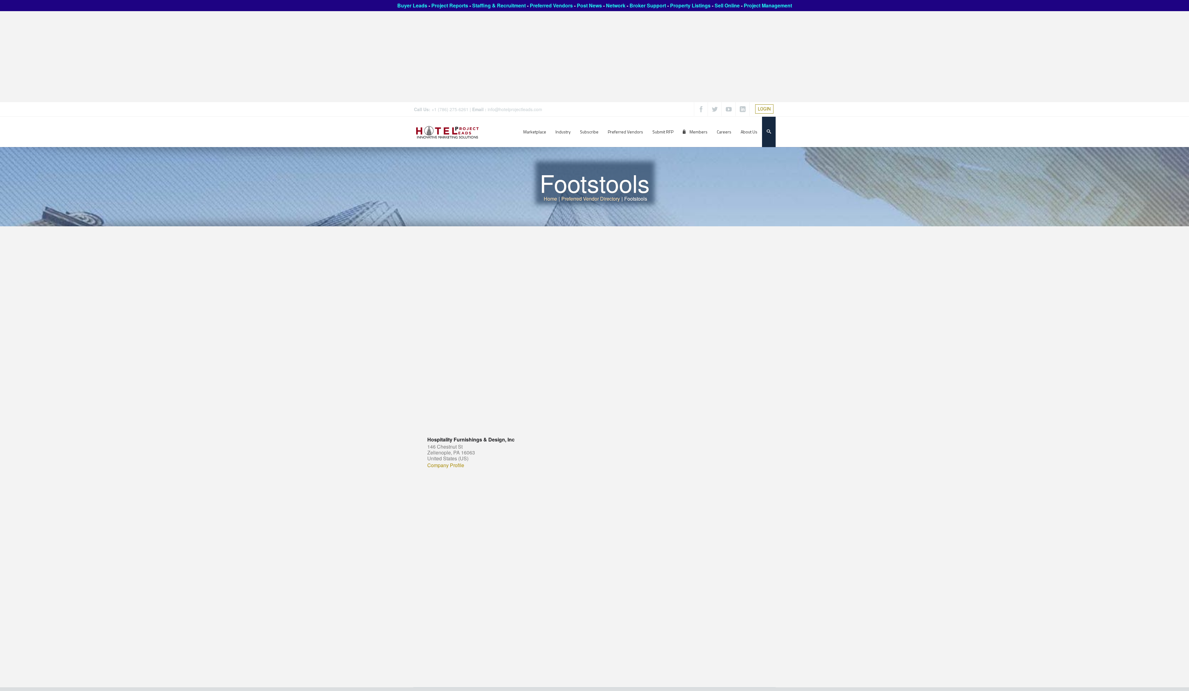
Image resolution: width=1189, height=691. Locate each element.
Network (615, 5)
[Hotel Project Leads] (447, 131)
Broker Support (647, 5)
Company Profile (445, 465)
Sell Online (727, 5)
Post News (589, 5)
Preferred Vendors (551, 5)
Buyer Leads (412, 5)
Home (550, 198)
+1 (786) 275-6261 (450, 109)
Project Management (768, 5)
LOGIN (764, 109)
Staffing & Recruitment (499, 5)
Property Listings (690, 5)
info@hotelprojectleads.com (515, 109)
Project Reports (449, 5)
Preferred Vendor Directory (590, 198)
